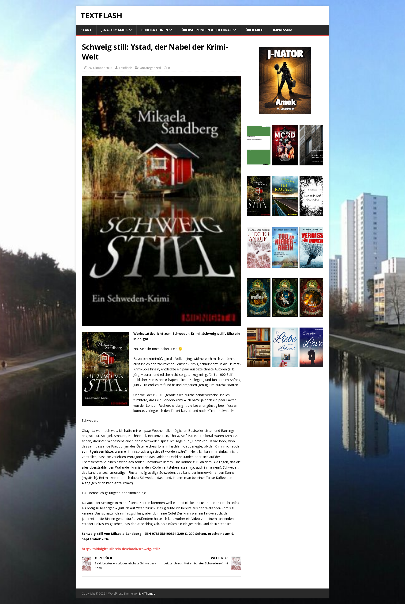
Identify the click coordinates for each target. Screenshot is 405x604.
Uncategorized (150, 68)
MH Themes (147, 594)
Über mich (254, 30)
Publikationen (154, 30)
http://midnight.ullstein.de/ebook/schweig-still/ (121, 549)
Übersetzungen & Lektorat (207, 30)
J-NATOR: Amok (114, 30)
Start (86, 30)
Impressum (282, 30)
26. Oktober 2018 (100, 68)
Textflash (125, 68)
